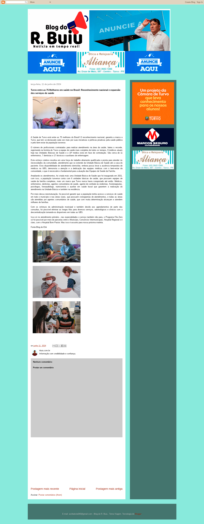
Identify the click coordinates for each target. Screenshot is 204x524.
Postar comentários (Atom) (50, 495)
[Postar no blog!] (56, 345)
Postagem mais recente (45, 488)
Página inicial (77, 488)
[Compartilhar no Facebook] (62, 345)
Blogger (138, 514)
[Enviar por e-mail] (53, 345)
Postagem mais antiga (109, 488)
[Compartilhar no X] (59, 345)
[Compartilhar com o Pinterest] (65, 345)
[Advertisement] (76, 462)
